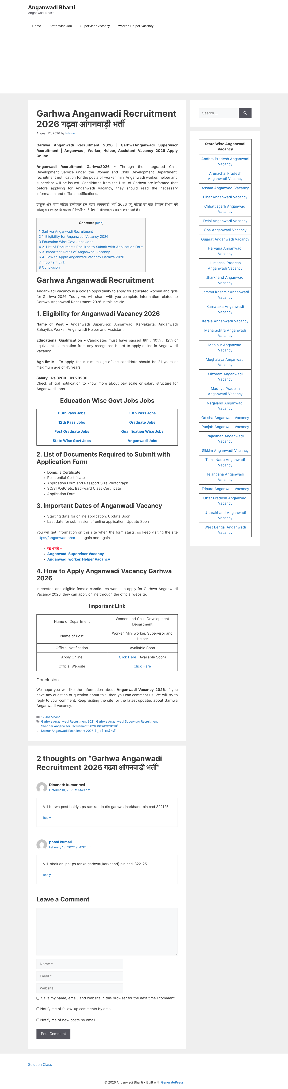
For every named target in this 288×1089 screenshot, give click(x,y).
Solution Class (40, 1064)
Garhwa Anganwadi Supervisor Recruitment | (128, 721)
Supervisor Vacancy (95, 26)
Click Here (127, 657)
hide (99, 223)
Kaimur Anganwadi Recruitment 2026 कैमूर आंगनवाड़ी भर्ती (78, 730)
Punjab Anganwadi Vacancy (225, 427)
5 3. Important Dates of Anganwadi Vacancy (74, 252)
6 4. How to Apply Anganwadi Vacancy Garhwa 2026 (81, 257)
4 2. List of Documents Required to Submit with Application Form (91, 247)
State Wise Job (61, 26)
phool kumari (60, 842)
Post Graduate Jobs (71, 431)
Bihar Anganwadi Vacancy (225, 197)
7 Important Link (52, 262)
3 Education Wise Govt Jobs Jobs (66, 242)
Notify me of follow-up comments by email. (76, 1009)
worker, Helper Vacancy (135, 26)
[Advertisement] (144, 63)
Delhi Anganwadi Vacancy (225, 221)
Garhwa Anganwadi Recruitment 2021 (67, 721)
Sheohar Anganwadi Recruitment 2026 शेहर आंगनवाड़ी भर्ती (79, 726)
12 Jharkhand (51, 717)
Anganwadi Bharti (51, 7)
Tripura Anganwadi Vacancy (225, 489)
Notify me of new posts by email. (68, 1020)
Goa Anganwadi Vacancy (225, 230)
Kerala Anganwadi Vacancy (225, 321)
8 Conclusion (49, 267)
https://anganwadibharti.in (59, 538)
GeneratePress (172, 1082)
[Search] (245, 113)
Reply (47, 817)
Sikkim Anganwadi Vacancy (225, 451)
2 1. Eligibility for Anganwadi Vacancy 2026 (73, 236)
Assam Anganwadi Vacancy (225, 188)
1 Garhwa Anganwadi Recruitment (66, 231)
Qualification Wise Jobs (142, 431)
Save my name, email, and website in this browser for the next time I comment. (108, 998)
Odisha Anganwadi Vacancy (225, 418)
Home (36, 26)
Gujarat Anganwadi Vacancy (225, 239)
